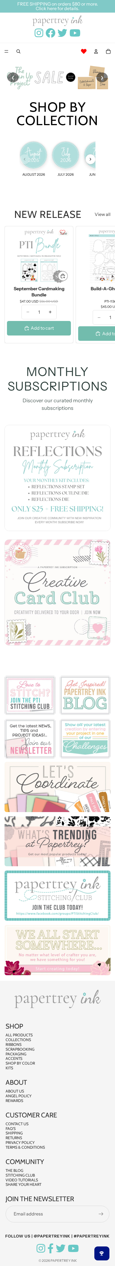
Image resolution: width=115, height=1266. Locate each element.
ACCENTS (14, 1058)
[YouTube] (73, 1248)
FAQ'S (11, 1128)
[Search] (18, 51)
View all (103, 214)
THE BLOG (14, 1170)
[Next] (90, 159)
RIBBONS (13, 1044)
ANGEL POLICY (19, 1095)
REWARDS (14, 1100)
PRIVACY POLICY (20, 1142)
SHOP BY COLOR (20, 1063)
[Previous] (25, 159)
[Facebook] (50, 1248)
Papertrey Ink (64, 1260)
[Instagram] (41, 1248)
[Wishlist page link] (84, 51)
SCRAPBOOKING (20, 1049)
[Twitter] (61, 1248)
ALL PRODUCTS (19, 1034)
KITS (9, 1067)
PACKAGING (16, 1053)
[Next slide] (104, 285)
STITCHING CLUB (20, 1175)
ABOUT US (15, 1091)
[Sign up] (101, 1214)
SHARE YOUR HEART (23, 1184)
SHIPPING (14, 1133)
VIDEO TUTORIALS (22, 1179)
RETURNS (14, 1137)
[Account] (96, 51)
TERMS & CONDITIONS (25, 1147)
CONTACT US (17, 1123)
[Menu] (6, 51)
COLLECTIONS (18, 1039)
